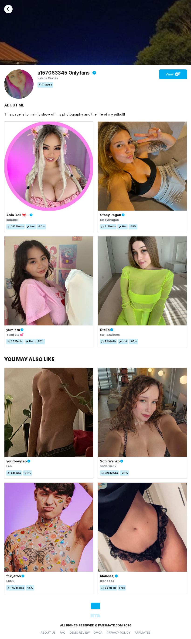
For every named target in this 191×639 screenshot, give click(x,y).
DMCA (98, 632)
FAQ (62, 632)
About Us (48, 632)
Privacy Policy (119, 632)
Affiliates (142, 632)
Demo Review (80, 632)
